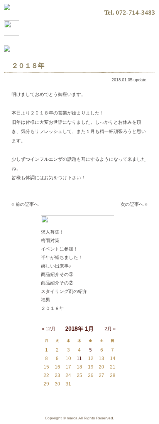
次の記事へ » (133, 204)
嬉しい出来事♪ (56, 266)
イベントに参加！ (59, 249)
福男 (45, 300)
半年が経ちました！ (62, 257)
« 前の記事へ (25, 204)
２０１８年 (52, 308)
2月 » (110, 328)
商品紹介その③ (57, 274)
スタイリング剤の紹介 (64, 291)
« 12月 (49, 328)
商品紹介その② (57, 283)
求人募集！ (52, 232)
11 (79, 358)
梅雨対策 (50, 240)
